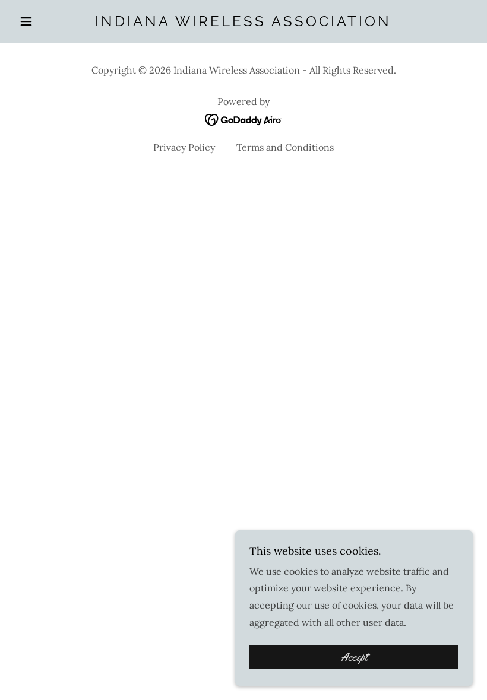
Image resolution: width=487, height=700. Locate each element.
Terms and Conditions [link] (285, 147)
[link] (243, 22)
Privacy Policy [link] (184, 147)
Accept (354, 657)
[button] (48, 21)
